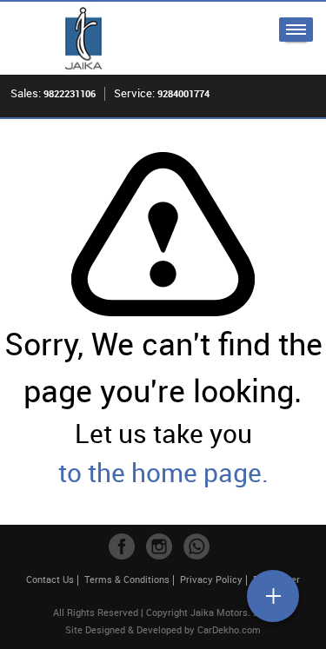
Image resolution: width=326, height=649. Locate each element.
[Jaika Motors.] (83, 38)
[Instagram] (159, 546)
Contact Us (50, 579)
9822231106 (69, 93)
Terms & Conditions (127, 579)
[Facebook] (122, 546)
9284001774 (183, 93)
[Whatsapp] (196, 546)
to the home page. (163, 472)
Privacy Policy (211, 579)
